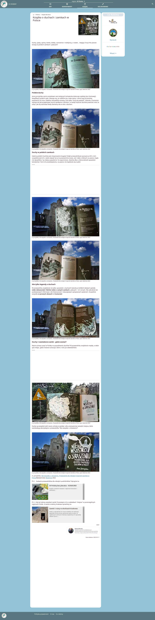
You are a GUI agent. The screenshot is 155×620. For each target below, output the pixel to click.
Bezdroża (49, 478)
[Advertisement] (66, 179)
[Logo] (4, 4)
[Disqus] (65, 583)
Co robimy (59, 614)
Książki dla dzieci (46, 14)
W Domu (38, 14)
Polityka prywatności (41, 614)
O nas (52, 614)
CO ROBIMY (12, 4)
